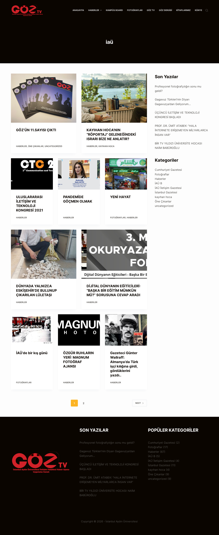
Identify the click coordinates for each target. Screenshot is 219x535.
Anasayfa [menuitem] (78, 10)
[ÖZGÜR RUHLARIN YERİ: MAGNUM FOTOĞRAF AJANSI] (79, 330)
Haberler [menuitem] (93, 10)
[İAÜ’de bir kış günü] (32, 330)
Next (138, 403)
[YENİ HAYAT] (126, 174)
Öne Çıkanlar (35, 146)
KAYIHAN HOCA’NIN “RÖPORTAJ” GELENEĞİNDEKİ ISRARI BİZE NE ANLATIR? (111, 134)
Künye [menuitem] (198, 10)
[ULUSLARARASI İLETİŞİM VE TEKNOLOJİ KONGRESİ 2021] (32, 174)
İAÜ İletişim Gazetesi (168, 188)
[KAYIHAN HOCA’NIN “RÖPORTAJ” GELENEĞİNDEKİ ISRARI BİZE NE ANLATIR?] (114, 98)
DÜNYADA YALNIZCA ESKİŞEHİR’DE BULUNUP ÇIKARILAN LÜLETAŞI (36, 290)
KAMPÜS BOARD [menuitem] (114, 10)
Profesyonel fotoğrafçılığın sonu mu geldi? (107, 442)
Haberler (21, 146)
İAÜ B (158, 183)
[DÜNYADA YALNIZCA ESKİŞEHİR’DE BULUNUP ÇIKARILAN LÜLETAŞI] (43, 254)
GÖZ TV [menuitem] (151, 10)
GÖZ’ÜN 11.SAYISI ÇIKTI (36, 130)
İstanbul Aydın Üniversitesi (122, 521)
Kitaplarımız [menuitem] (183, 10)
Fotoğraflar (118, 217)
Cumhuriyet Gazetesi (168, 169)
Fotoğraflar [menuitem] (135, 10)
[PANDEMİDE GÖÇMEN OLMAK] (79, 174)
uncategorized (53, 146)
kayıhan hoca (106, 146)
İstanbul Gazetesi (166, 192)
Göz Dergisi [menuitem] (165, 10)
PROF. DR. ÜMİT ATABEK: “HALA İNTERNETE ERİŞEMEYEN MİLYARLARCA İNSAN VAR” (181, 130)
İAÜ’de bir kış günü (31, 353)
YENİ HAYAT (120, 197)
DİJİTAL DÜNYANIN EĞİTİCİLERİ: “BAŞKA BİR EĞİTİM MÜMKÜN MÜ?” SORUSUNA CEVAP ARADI (113, 290)
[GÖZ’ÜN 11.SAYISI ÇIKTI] (43, 98)
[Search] (206, 10)
